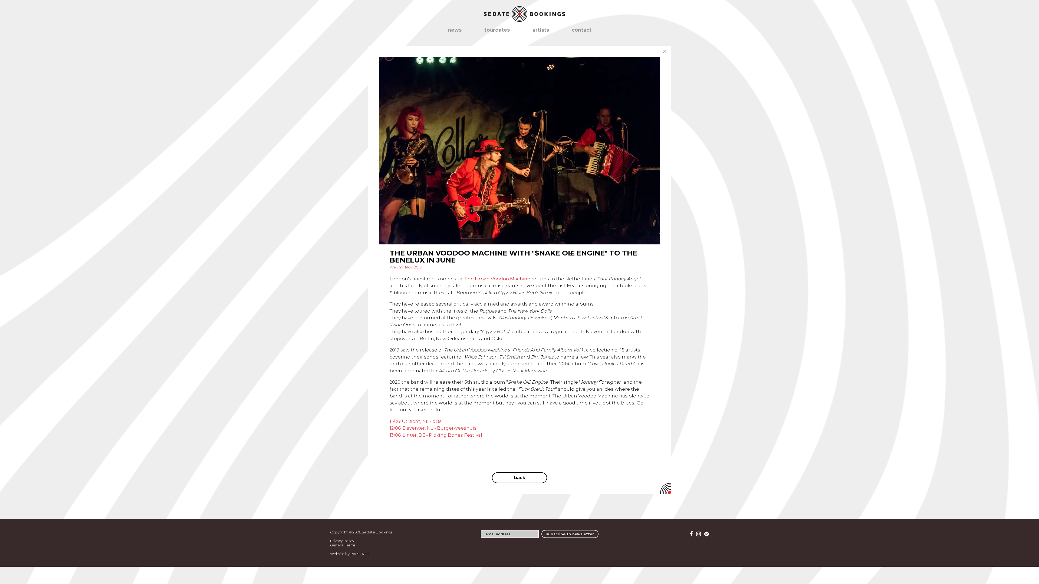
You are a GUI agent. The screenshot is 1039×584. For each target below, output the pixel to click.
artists (540, 30)
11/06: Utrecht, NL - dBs (416, 421)
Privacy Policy (342, 541)
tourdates (497, 30)
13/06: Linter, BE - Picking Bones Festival (436, 435)
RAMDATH (359, 554)
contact (581, 30)
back (519, 477)
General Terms (342, 545)
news (455, 30)
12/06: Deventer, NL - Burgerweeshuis (433, 428)
